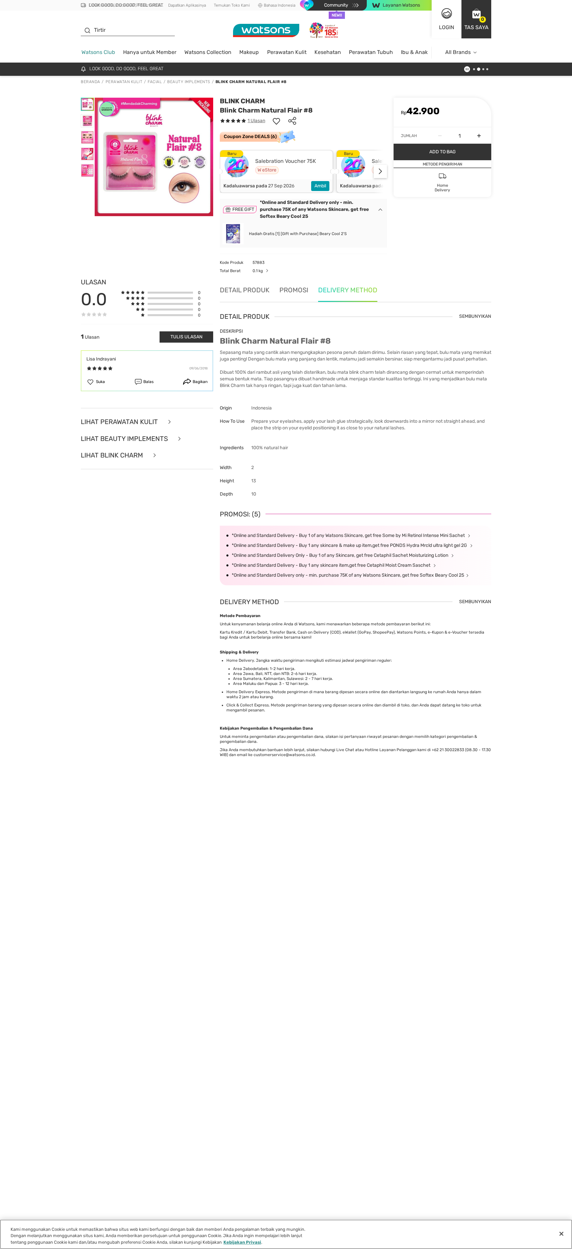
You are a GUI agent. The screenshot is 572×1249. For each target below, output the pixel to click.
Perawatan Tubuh (371, 52)
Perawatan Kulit (287, 52)
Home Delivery (240, 660)
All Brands (458, 52)
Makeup (249, 52)
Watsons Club (98, 52)
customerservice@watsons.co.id (284, 754)
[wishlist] (276, 121)
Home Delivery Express (248, 692)
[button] (476, 19)
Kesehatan (327, 52)
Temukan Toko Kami (232, 5)
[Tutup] (561, 1233)
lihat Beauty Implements (125, 438)
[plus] (479, 135)
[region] (286, 1234)
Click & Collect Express (247, 705)
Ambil (320, 186)
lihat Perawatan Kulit (120, 421)
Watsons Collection (207, 52)
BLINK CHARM (242, 101)
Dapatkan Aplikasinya (187, 5)
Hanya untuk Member (149, 52)
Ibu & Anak (414, 52)
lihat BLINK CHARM (113, 455)
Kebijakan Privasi (242, 1242)
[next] (380, 171)
